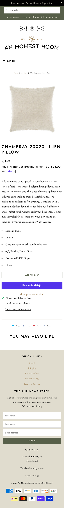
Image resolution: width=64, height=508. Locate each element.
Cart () (39, 17)
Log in (26, 17)
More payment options (32, 294)
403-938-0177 (14, 17)
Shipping (32, 368)
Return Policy (32, 373)
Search (32, 363)
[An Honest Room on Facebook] (26, 28)
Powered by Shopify (44, 482)
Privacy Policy (32, 378)
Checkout (51, 17)
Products (24, 73)
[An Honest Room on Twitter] (21, 28)
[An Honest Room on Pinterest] (32, 28)
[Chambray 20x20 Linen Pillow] (32, 108)
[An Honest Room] (32, 43)
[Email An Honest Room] (43, 28)
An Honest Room (26, 482)
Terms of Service (32, 383)
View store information (18, 309)
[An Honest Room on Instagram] (38, 28)
